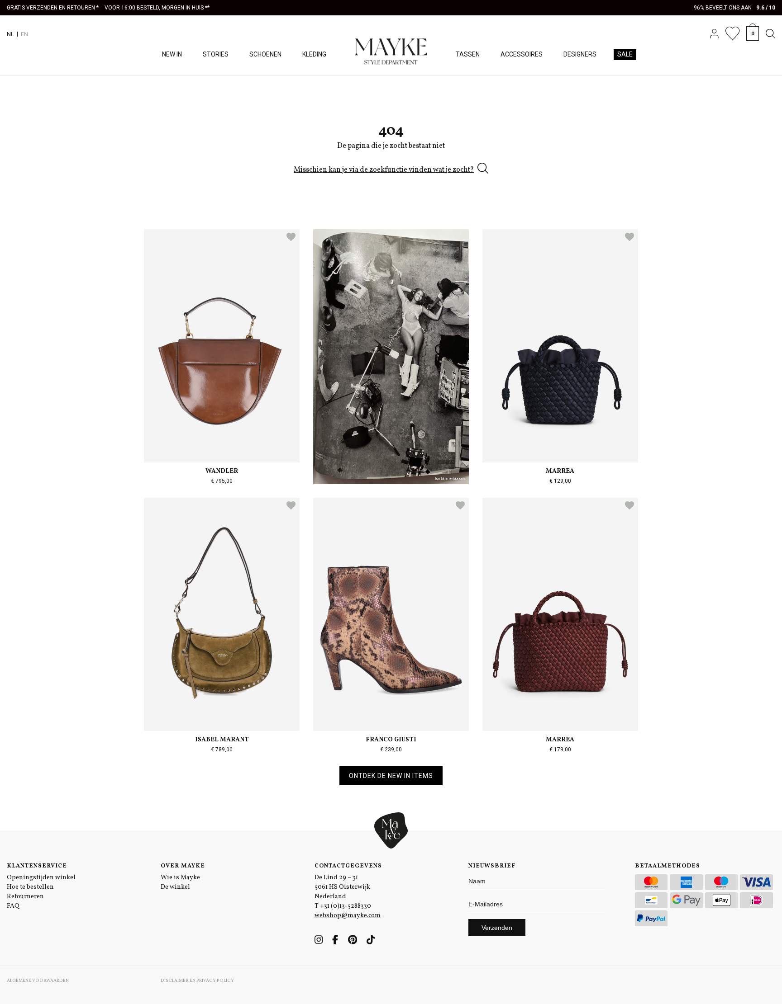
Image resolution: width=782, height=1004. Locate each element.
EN (24, 34)
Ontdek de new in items (391, 775)
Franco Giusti (391, 739)
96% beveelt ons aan (735, 8)
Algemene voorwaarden (38, 980)
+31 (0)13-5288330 (345, 906)
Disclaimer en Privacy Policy (197, 980)
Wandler (221, 471)
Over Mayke (183, 866)
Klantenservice (37, 866)
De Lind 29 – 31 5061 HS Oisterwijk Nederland (342, 887)
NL (10, 34)
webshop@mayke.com (348, 915)
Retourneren (25, 896)
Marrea (560, 471)
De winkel (175, 887)
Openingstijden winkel (41, 877)
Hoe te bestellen (30, 887)
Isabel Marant (222, 739)
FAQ (13, 906)
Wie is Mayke (180, 877)
